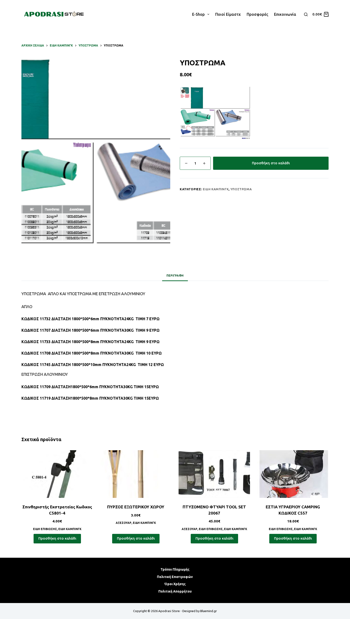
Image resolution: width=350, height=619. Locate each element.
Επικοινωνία (285, 14)
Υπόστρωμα (241, 189)
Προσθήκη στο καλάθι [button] (57, 538)
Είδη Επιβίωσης (45, 529)
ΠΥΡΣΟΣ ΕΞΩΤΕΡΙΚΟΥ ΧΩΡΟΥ (135, 507)
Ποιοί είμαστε (228, 14)
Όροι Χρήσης (175, 584)
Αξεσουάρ (123, 522)
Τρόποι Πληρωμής (175, 569)
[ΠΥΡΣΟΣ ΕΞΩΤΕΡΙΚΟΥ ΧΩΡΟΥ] (135, 474)
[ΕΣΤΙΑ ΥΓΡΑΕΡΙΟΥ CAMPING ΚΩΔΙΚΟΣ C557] (293, 474)
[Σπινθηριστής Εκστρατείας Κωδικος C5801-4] (57, 474)
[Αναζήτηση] (306, 14)
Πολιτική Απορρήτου (175, 591)
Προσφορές (257, 14)
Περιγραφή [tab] (175, 275)
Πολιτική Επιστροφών (175, 577)
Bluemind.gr (208, 611)
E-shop (198, 14)
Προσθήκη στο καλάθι (271, 163)
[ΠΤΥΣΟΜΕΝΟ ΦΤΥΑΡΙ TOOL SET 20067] (214, 474)
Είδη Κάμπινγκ (216, 189)
